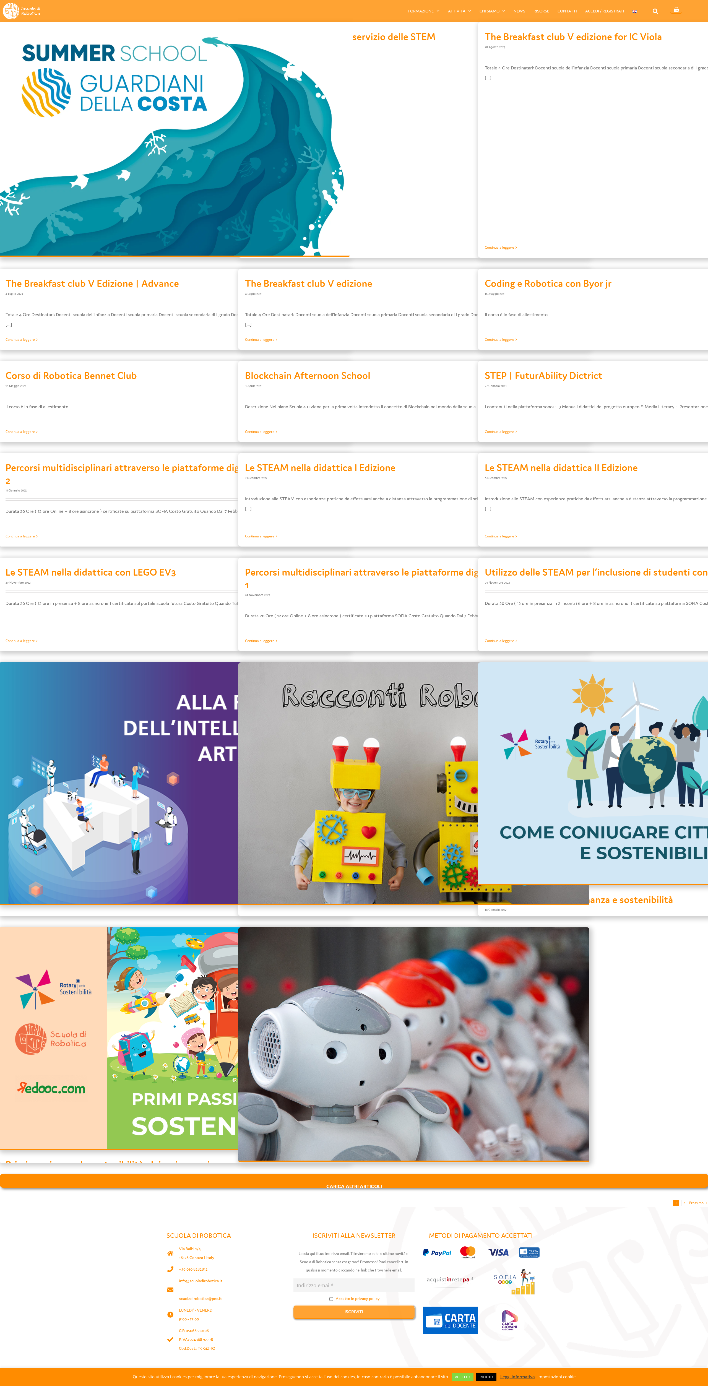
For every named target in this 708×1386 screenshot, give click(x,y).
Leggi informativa (517, 1376)
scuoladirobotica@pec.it (200, 1298)
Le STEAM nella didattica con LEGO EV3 (91, 572)
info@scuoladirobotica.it (200, 1280)
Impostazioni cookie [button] (556, 1376)
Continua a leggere (499, 247)
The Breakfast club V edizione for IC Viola (573, 36)
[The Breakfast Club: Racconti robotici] (413, 783)
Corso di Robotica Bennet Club (71, 375)
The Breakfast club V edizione (308, 283)
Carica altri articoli (354, 1185)
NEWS (519, 11)
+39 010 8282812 (193, 1269)
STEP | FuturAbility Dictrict (543, 375)
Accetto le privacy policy (358, 1298)
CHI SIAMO (489, 11)
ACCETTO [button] (462, 1376)
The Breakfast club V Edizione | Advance (92, 283)
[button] (655, 11)
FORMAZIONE (421, 11)
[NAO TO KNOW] (413, 1044)
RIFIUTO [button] (486, 1376)
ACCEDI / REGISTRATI (604, 11)
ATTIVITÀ (456, 11)
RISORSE (541, 11)
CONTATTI (567, 11)
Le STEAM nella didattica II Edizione (561, 467)
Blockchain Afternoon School (307, 375)
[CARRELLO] (676, 10)
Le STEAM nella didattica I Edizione (320, 467)
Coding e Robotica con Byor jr (548, 283)
